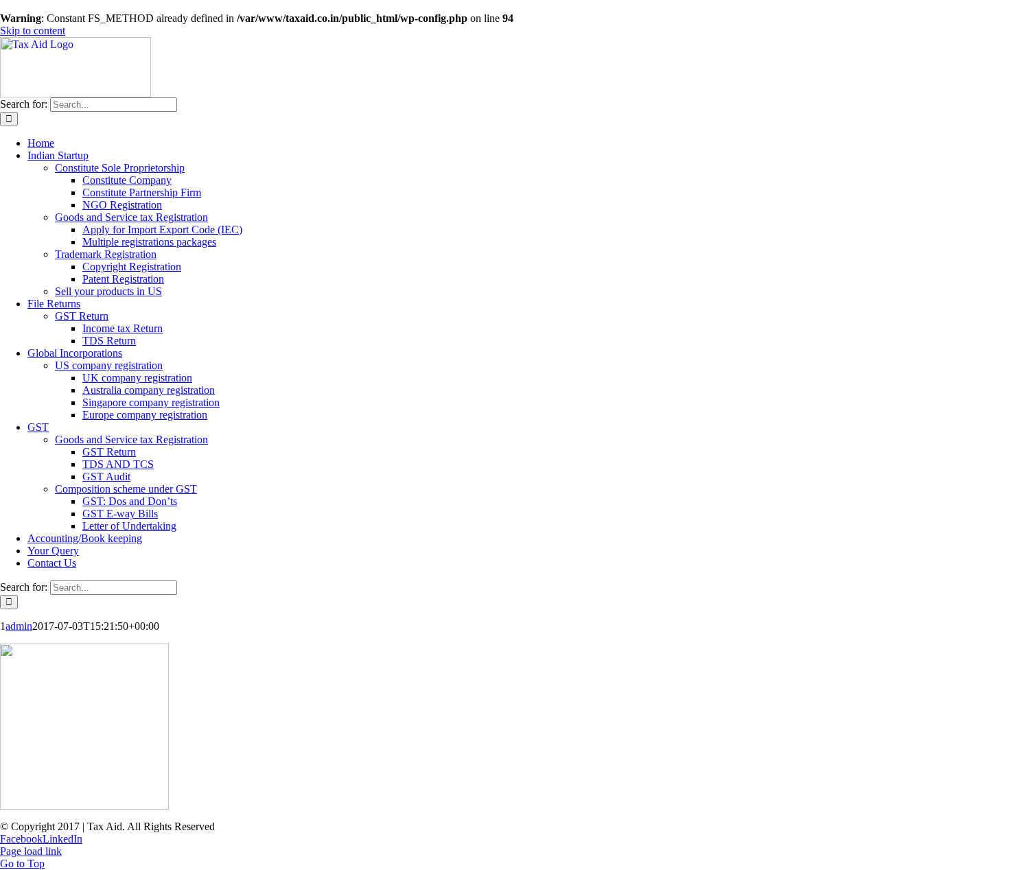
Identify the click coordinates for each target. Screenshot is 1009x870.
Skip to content (32, 30)
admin (18, 626)
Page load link (31, 851)
